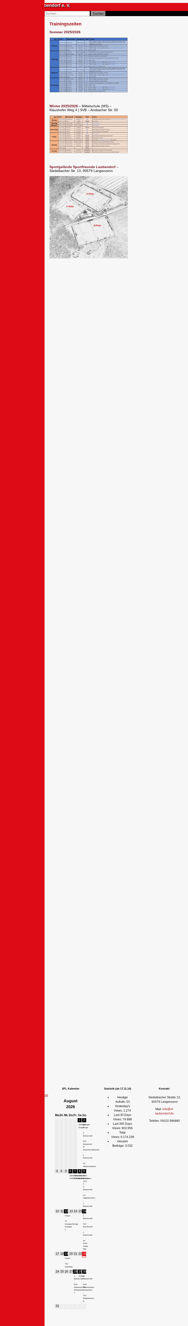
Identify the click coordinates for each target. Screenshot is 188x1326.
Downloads (17, 699)
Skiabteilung (26, 658)
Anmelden (16, 272)
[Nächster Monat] (84, 1104)
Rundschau (25, 303)
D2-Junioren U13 (23, 408)
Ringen (13, 670)
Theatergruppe (20, 693)
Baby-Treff (24, 621)
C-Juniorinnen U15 (25, 510)
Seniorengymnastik (30, 601)
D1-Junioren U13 (23, 394)
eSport (13, 688)
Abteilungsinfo (27, 591)
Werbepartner (26, 308)
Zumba (22, 645)
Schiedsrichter (27, 325)
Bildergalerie (26, 313)
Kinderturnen (26, 616)
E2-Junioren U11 (23, 452)
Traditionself (26, 569)
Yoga (20, 640)
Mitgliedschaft (27, 293)
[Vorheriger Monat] (57, 1104)
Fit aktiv (14, 735)
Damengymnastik (29, 596)
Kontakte (23, 283)
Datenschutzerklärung (32, 1095)
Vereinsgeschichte (30, 298)
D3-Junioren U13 (23, 423)
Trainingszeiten (28, 330)
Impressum (28, 1090)
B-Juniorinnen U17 (25, 496)
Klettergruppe (26, 663)
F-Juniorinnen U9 (25, 554)
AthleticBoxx (26, 675)
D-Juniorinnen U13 (25, 525)
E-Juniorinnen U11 (25, 539)
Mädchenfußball (28, 564)
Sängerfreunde (20, 682)
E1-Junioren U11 (23, 437)
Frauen (22, 355)
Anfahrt (22, 288)
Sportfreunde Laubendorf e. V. (38, 5)
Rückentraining (27, 635)
